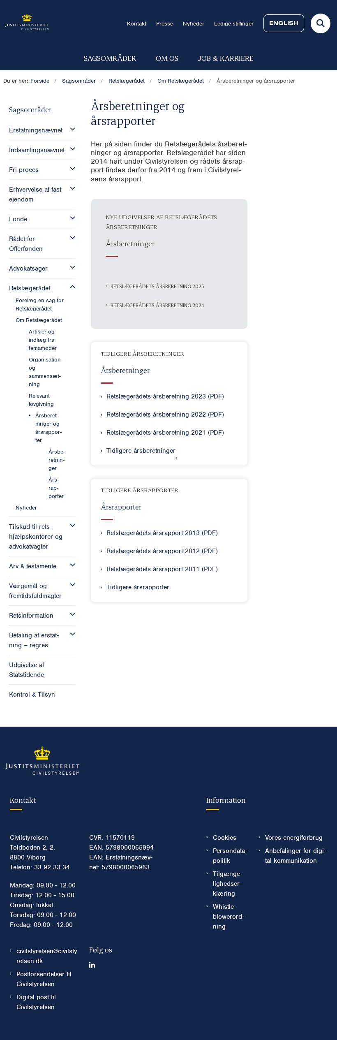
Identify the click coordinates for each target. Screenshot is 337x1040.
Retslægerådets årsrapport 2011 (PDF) (162, 569)
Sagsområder (110, 58)
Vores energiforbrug (294, 838)
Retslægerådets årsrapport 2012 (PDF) (162, 551)
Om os (167, 58)
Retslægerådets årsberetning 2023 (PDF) (165, 396)
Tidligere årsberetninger (140, 451)
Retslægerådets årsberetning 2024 (157, 305)
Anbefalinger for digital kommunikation (295, 856)
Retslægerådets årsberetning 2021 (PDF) (165, 433)
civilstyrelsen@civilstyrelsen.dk (46, 956)
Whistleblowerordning (228, 917)
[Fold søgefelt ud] (320, 23)
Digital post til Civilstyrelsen (36, 1002)
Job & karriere (226, 58)
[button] (70, 129)
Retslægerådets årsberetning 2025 (157, 286)
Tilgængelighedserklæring (227, 884)
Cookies (224, 838)
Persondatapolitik (230, 856)
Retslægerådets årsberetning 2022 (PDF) (165, 414)
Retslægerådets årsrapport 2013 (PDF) (162, 533)
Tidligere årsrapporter (137, 587)
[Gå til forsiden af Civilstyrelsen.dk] (24, 23)
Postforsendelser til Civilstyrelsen (44, 979)
